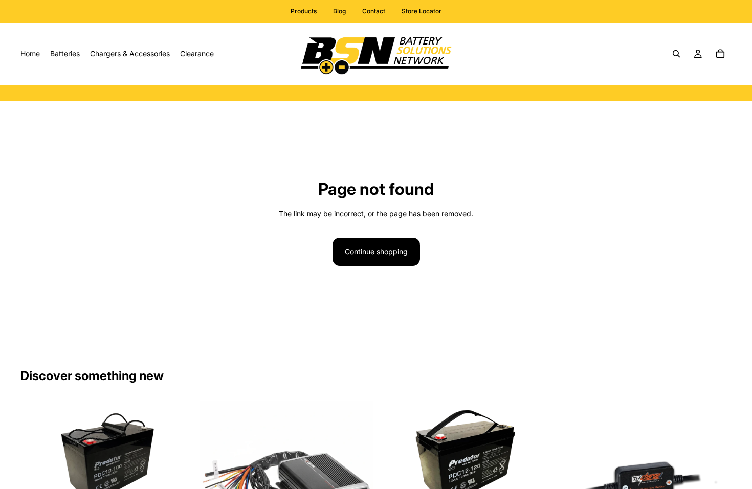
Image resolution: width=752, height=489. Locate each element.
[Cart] (720, 53)
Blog (339, 11)
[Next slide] (178, 465)
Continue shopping (376, 251)
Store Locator (421, 11)
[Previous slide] (35, 465)
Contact (373, 11)
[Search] (676, 53)
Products (304, 11)
